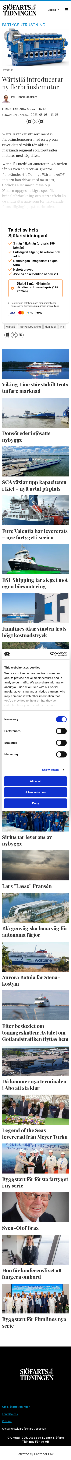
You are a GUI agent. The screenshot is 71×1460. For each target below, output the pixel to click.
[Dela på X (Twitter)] (35, 121)
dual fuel (50, 341)
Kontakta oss (10, 1428)
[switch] (61, 731)
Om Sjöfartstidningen (16, 1421)
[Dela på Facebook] (29, 121)
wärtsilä (11, 341)
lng (62, 341)
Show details (50, 769)
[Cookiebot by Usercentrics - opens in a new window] (50, 654)
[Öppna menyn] (66, 10)
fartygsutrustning (30, 341)
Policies (7, 1436)
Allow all (35, 781)
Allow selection (35, 792)
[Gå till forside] (24, 9)
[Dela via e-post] (41, 121)
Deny (35, 803)
